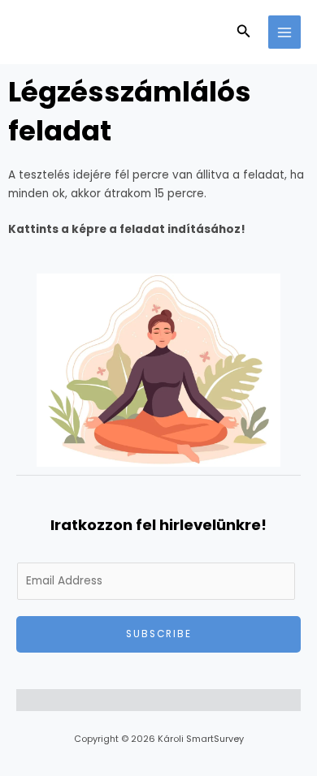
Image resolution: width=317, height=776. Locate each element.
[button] (244, 32)
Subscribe (159, 633)
